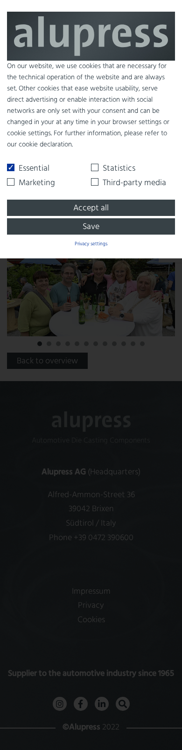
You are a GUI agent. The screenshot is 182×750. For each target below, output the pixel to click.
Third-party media (134, 183)
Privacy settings (91, 244)
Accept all (91, 208)
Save (91, 227)
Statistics (119, 168)
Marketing (37, 183)
